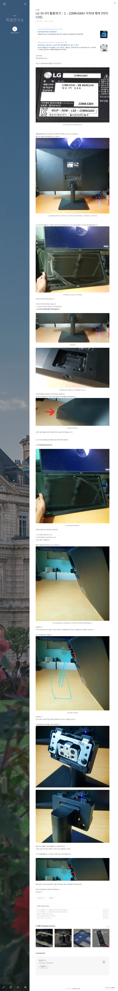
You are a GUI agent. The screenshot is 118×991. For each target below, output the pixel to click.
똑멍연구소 (15, 20)
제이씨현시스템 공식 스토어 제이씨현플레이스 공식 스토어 (58, 45)
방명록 (11, 987)
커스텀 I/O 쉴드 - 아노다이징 (43, 918)
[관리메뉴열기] (114, 3)
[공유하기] (42, 898)
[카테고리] (4, 4)
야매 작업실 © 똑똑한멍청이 (46, 963)
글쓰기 (4, 987)
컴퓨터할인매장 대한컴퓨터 (47, 32)
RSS (18, 987)
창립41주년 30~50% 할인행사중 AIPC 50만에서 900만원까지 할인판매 (60, 34)
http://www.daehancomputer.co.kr (48, 29)
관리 (26, 987)
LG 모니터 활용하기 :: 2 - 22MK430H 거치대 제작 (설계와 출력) (51, 912)
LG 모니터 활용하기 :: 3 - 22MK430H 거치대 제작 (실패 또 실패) (51, 910)
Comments (40, 953)
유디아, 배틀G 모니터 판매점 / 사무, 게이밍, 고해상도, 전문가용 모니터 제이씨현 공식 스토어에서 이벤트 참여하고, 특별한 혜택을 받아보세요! (67, 49)
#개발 (37, 10)
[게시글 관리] (45, 898)
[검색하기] (25, 4)
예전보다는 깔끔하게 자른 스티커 (44, 914)
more (107, 926)
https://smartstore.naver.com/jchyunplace (51, 42)
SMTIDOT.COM (76, 988)
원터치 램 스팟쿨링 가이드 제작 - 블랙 (45, 916)
